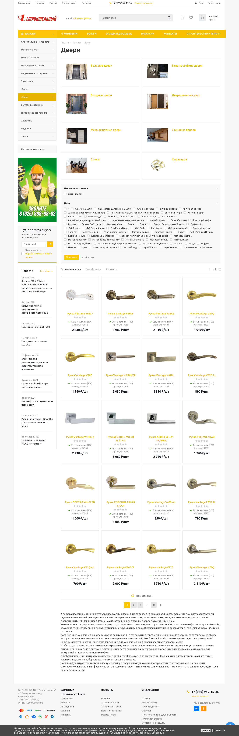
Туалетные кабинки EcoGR (36, 327)
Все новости (46, 271)
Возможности (108, 714)
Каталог (30, 33)
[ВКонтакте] (196, 708)
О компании (69, 33)
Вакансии (147, 33)
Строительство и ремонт (204, 33)
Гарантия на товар (111, 710)
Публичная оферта (73, 694)
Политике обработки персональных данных (84, 732)
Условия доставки (111, 706)
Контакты (170, 33)
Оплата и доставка (119, 33)
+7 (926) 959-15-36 (122, 3)
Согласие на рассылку (153, 722)
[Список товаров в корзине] (209, 20)
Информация (150, 690)
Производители (150, 706)
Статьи (146, 698)
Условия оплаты (110, 702)
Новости (65, 702)
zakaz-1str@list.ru (82, 18)
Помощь (107, 690)
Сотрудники (67, 706)
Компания (67, 690)
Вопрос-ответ (149, 702)
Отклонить (219, 730)
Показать (71, 257)
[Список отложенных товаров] (191, 19)
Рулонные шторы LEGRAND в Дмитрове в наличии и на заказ (37, 422)
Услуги (91, 33)
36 (154, 605)
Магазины (66, 714)
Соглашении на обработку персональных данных (137, 732)
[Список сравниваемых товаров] (182, 19)
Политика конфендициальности (159, 714)
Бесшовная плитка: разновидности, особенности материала (35, 309)
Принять (205, 730)
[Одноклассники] (203, 708)
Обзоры (146, 710)
